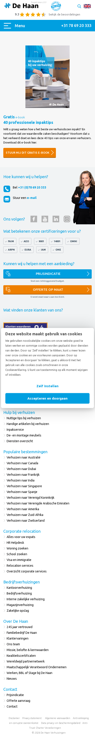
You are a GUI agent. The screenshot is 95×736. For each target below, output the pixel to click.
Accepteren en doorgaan (47, 398)
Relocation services (20, 565)
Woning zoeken (17, 548)
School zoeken (17, 554)
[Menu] (8, 25)
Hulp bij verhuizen (19, 412)
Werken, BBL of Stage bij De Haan (29, 673)
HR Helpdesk (15, 542)
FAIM (11, 241)
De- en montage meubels (24, 435)
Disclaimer (14, 718)
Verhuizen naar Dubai (21, 469)
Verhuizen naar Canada (22, 463)
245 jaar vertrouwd (19, 627)
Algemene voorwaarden (57, 718)
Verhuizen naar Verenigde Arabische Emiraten (38, 503)
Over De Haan (15, 621)
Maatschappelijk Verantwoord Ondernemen (36, 667)
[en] (87, 6)
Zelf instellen (47, 386)
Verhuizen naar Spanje (22, 492)
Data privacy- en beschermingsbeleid (60, 723)
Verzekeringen (53, 728)
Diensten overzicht (20, 441)
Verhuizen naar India (20, 480)
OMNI (73, 241)
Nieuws (12, 678)
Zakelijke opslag (18, 610)
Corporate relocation (22, 531)
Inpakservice (15, 429)
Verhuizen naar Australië (23, 457)
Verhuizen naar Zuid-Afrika (25, 515)
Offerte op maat (48, 289)
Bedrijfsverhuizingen (21, 582)
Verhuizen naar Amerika (23, 509)
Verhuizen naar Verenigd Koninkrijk (30, 497)
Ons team (13, 644)
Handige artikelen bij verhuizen (28, 424)
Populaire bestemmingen (25, 451)
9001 (41, 241)
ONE (58, 249)
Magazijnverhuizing (20, 605)
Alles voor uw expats (21, 537)
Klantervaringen (17, 638)
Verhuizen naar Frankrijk (23, 474)
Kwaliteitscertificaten (21, 655)
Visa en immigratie (19, 560)
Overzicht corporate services (27, 571)
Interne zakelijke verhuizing (26, 599)
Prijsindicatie (48, 274)
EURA (28, 249)
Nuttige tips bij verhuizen (24, 418)
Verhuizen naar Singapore (24, 486)
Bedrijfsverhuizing (19, 593)
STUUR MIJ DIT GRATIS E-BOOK (27, 152)
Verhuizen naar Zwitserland (26, 520)
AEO (26, 241)
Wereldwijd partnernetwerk (26, 661)
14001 (57, 241)
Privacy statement (32, 718)
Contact (10, 689)
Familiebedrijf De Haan (22, 632)
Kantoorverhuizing (19, 587)
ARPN (11, 249)
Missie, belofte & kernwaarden (28, 650)
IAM (43, 249)
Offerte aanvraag (18, 700)
